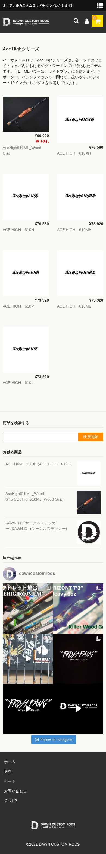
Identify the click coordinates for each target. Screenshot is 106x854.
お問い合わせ (15, 791)
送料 (8, 771)
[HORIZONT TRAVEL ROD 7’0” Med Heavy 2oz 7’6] (28, 659)
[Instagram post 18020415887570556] (78, 709)
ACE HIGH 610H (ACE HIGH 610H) (38, 464)
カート (9, 781)
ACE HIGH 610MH (74, 230)
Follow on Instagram (56, 740)
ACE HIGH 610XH (74, 153)
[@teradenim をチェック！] (28, 709)
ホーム (9, 762)
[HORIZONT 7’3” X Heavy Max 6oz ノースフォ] (78, 608)
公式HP (10, 801)
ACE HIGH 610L (18, 382)
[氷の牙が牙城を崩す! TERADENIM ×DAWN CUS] (78, 659)
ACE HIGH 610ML (74, 306)
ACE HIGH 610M (19, 306)
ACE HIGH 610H (18, 230)
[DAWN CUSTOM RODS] (26, 22)
